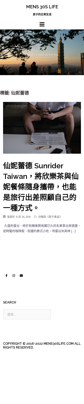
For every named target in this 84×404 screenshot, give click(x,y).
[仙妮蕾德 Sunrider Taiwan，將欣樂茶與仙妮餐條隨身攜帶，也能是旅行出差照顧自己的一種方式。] (42, 127)
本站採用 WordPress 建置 (20, 390)
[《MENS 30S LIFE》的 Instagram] (14, 275)
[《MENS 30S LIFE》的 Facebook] (6, 275)
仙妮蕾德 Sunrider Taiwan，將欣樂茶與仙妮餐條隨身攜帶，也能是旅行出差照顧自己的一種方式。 (41, 186)
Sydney (14, 397)
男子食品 (54, 216)
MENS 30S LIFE (42, 6)
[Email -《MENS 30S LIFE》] (21, 275)
